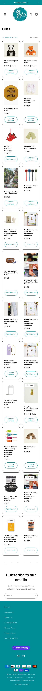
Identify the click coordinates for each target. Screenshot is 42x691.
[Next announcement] (37, 2)
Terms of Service (11, 638)
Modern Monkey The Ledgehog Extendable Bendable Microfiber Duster (10, 451)
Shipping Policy (10, 623)
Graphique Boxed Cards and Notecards (31, 409)
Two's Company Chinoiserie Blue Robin (10, 273)
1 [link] (5, 563)
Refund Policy (9, 628)
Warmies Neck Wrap (30, 448)
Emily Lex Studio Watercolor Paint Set (11, 321)
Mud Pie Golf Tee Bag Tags (31, 536)
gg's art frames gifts (20, 674)
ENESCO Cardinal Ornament (8, 148)
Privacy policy (30, 677)
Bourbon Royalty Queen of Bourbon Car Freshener (30, 495)
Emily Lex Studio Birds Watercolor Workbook (31, 362)
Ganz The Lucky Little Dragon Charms (10, 498)
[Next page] (36, 562)
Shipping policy (15, 680)
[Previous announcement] (4, 2)
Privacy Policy (9, 633)
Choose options (11, 72)
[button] (4, 14)
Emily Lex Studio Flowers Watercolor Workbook (31, 322)
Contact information (22, 684)
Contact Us (8, 612)
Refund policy (19, 677)
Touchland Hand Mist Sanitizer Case (10, 402)
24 (30, 563)
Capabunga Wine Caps (11, 109)
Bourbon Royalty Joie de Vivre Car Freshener (31, 282)
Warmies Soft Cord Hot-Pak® (30, 147)
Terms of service (28, 680)
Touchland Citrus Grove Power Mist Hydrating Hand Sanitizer (11, 538)
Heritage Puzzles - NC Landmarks (11, 193)
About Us (8, 617)
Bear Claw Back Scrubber (30, 187)
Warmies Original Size (11, 62)
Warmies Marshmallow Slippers (29, 100)
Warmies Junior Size (30, 62)
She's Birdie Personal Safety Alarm (10, 362)
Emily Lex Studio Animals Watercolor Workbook (31, 232)
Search (7, 607)
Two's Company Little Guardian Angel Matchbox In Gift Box (10, 232)
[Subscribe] (34, 595)
